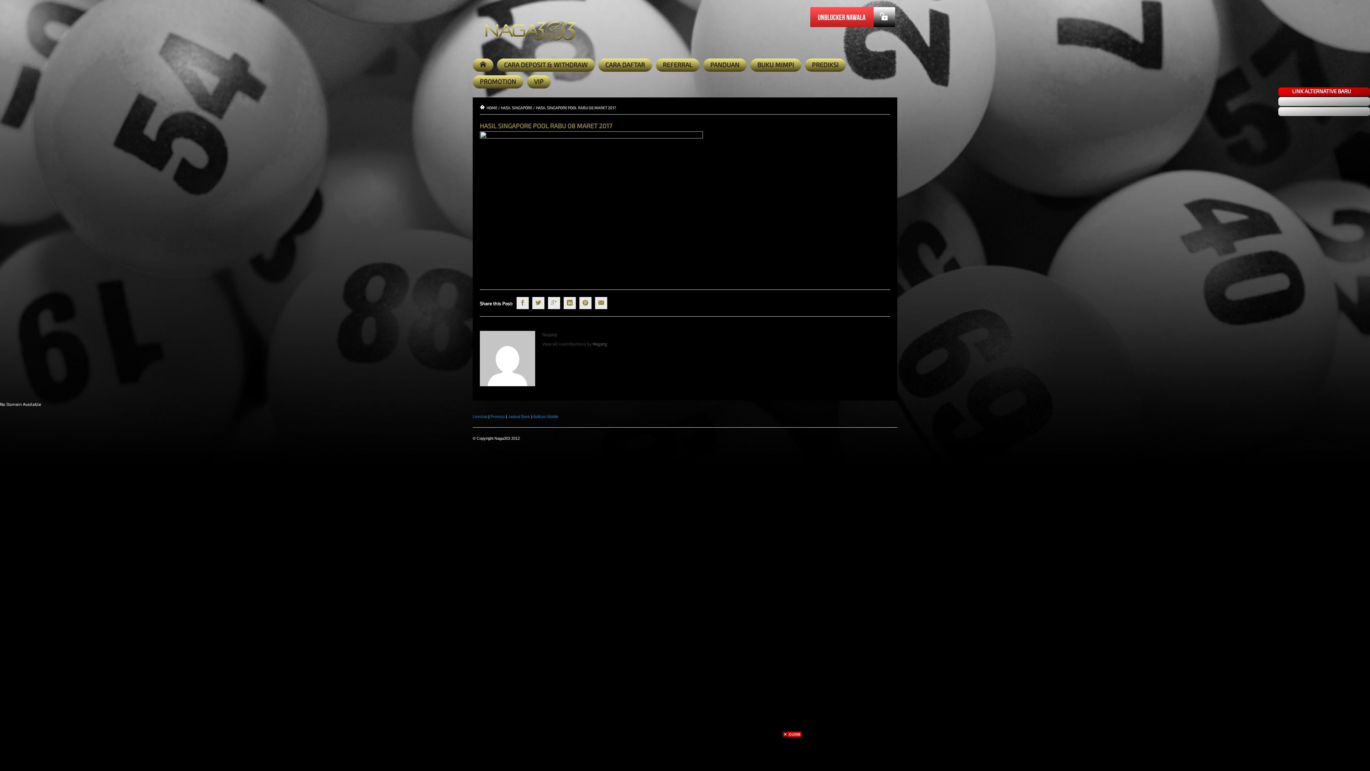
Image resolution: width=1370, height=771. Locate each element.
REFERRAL (677, 65)
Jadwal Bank (519, 416)
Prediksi (825, 65)
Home (492, 107)
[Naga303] (8, 240)
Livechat (480, 416)
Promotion (498, 81)
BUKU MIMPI (775, 65)
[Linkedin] (570, 303)
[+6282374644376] (8, 319)
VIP (539, 81)
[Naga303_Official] (8, 271)
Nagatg (549, 334)
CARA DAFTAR (625, 65)
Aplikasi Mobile (545, 416)
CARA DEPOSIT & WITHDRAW (546, 65)
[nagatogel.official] (8, 303)
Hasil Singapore (516, 107)
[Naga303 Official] (8, 287)
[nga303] (8, 334)
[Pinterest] (585, 303)
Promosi (498, 416)
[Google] (554, 303)
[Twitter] (538, 303)
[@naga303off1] (8, 366)
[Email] (601, 303)
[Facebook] (523, 303)
